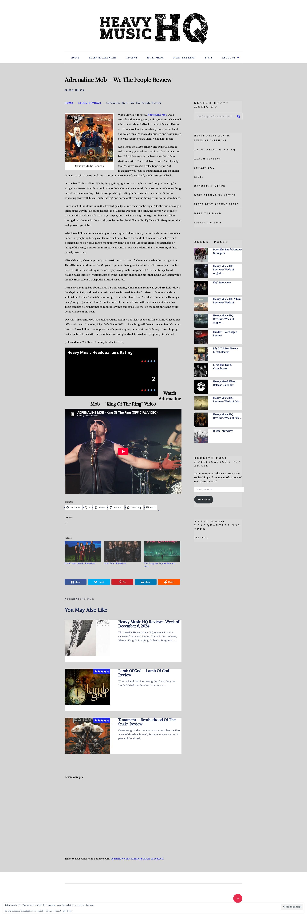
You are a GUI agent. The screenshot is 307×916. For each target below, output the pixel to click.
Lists (209, 57)
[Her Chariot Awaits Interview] (83, 551)
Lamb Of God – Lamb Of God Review (143, 672)
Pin (124, 582)
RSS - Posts (201, 537)
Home (75, 57)
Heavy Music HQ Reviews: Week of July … (227, 399)
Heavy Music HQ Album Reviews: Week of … (227, 300)
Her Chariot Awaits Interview (80, 563)
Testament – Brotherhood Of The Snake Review (147, 721)
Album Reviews (207, 158)
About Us (228, 57)
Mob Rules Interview (115, 563)
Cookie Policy (66, 911)
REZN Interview (222, 430)
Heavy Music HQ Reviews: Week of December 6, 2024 (148, 623)
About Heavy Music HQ (215, 149)
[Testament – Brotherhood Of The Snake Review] (87, 736)
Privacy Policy (208, 222)
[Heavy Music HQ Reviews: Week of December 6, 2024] (87, 638)
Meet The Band (184, 57)
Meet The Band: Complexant (222, 366)
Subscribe (204, 499)
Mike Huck (75, 90)
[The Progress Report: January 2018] (162, 551)
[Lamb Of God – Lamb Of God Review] (87, 687)
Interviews (155, 57)
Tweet (101, 582)
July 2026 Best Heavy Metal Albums (225, 350)
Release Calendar (102, 57)
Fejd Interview (222, 282)
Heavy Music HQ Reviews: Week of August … (223, 269)
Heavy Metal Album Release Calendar (224, 383)
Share (77, 582)
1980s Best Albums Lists (216, 204)
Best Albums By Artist (215, 195)
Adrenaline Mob (157, 114)
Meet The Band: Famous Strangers (227, 251)
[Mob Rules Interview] (122, 551)
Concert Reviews (209, 186)
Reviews (132, 57)
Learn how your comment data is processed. (137, 858)
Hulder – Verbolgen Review (225, 333)
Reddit (171, 582)
